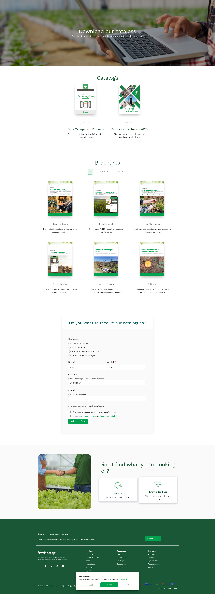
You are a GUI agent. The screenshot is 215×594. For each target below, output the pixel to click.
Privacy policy (123, 579)
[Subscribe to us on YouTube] (63, 566)
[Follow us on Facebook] (45, 566)
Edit (91, 585)
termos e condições (89, 416)
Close (127, 585)
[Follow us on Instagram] (51, 566)
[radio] (107, 343)
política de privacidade (107, 416)
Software (104, 171)
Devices (122, 171)
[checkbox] (107, 349)
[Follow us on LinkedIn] (57, 566)
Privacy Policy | (68, 586)
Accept (109, 585)
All (90, 171)
